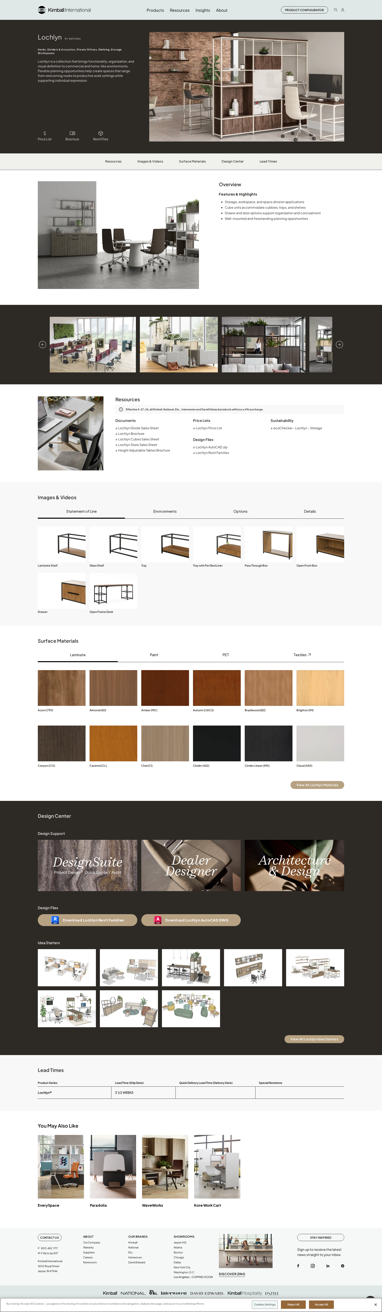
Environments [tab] (165, 511)
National (133, 1247)
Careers (88, 1257)
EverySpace (48, 1205)
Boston (178, 1252)
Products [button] (155, 10)
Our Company (91, 1242)
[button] (62, 544)
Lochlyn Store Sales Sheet (136, 445)
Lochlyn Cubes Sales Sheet (137, 439)
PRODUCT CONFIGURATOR (304, 10)
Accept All (321, 1304)
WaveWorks (152, 1205)
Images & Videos (150, 161)
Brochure (72, 139)
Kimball (132, 1242)
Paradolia (98, 1205)
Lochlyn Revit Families (211, 453)
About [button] (222, 10)
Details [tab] (310, 511)
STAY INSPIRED (320, 1237)
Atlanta (178, 1247)
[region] (191, 1305)
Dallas (177, 1262)
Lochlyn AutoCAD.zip (210, 447)
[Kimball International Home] (64, 9)
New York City (182, 1267)
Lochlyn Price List (207, 428)
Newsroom (90, 1262)
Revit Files (100, 139)
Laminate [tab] (78, 654)
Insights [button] (203, 10)
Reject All (293, 1304)
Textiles (300, 654)
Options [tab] (240, 511)
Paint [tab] (154, 654)
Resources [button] (180, 10)
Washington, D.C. (184, 1272)
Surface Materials (192, 161)
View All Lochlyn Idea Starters (314, 1039)
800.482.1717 (49, 1248)
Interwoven (135, 1257)
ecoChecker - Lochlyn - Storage (296, 428)
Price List (45, 139)
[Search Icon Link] (335, 10)
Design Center (233, 161)
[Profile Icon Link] (342, 10)
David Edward (136, 1262)
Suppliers (89, 1252)
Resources (113, 161)
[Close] (375, 1304)
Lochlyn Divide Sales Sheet (137, 428)
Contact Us (49, 1237)
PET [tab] (226, 654)
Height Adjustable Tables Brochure (142, 450)
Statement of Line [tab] (81, 511)
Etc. (130, 1252)
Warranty (88, 1247)
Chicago (179, 1257)
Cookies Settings (265, 1304)
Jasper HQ (180, 1242)
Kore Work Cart (207, 1205)
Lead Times (268, 161)
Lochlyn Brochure (129, 433)
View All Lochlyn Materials (317, 785)
